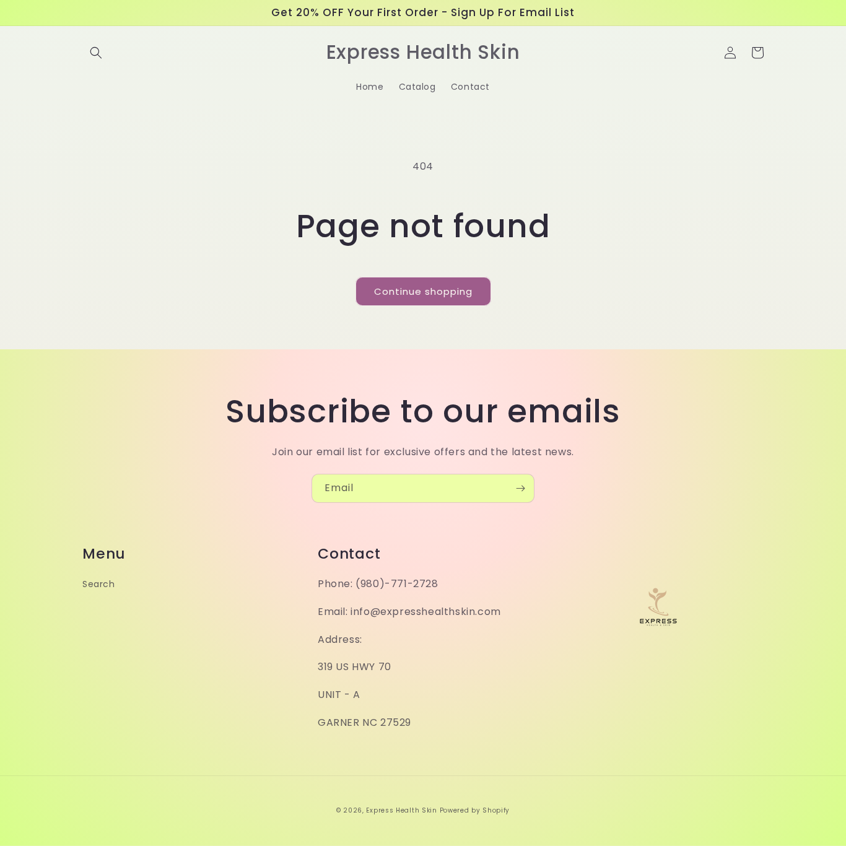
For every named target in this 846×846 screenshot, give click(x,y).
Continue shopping (423, 291)
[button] (96, 52)
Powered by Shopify (475, 810)
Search (98, 584)
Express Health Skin (401, 810)
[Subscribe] (520, 488)
